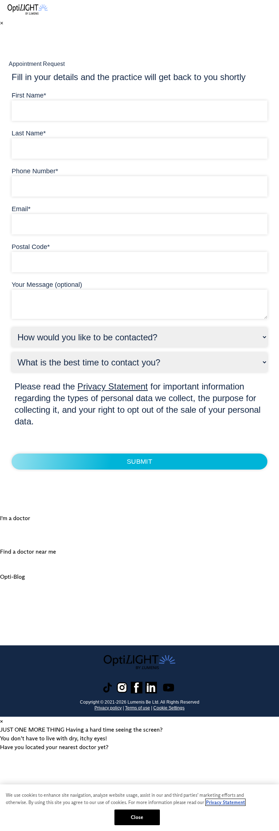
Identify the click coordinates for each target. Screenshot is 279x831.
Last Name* (29, 133)
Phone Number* (35, 171)
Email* (21, 209)
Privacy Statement (112, 386)
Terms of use (137, 708)
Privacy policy (108, 708)
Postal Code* (31, 246)
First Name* (29, 95)
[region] (139, 807)
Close (137, 817)
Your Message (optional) (47, 284)
